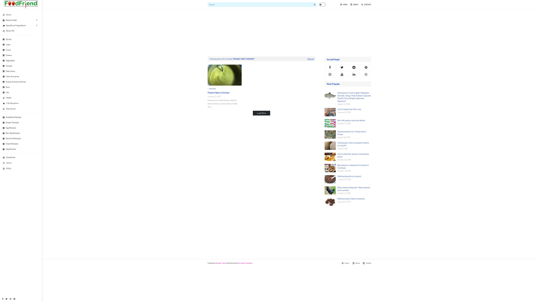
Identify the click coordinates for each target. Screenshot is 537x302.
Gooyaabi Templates (245, 263)
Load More (261, 113)
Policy (8, 168)
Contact (367, 4)
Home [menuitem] (8, 14)
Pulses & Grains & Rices (16, 82)
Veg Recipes (11, 149)
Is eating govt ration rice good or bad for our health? (353, 144)
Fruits (8, 50)
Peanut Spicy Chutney (218, 92)
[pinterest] (14, 299)
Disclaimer (10, 157)
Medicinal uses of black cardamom (351, 199)
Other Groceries (12, 76)
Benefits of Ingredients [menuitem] (16, 25)
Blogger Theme (221, 263)
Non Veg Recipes (13, 133)
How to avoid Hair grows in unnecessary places (353, 155)
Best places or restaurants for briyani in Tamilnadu (353, 166)
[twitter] (6, 299)
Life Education (12, 103)
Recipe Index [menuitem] (11, 20)
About (355, 4)
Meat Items (10, 71)
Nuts (8, 87)
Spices (8, 39)
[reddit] (354, 67)
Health (9, 97)
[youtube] (342, 74)
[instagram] (10, 299)
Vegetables (10, 60)
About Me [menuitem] (10, 31)
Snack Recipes (12, 143)
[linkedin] (354, 74)
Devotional (10, 109)
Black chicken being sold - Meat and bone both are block (353, 188)
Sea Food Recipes (13, 138)
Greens (9, 55)
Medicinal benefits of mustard (349, 176)
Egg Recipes (11, 128)
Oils (7, 92)
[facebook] (2, 299)
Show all (310, 59)
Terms (8, 163)
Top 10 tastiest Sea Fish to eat (349, 109)
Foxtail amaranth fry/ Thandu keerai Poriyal (351, 132)
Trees (8, 44)
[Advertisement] (289, 32)
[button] (322, 4)
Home (345, 4)
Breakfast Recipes (13, 117)
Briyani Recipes (12, 122)
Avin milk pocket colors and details (351, 120)
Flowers (9, 66)
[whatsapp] (366, 74)
